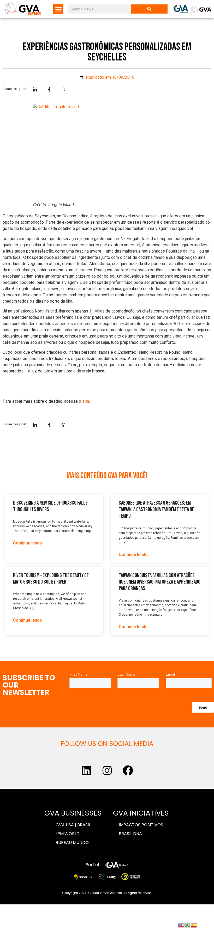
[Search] (149, 9)
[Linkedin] (86, 770)
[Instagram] (107, 770)
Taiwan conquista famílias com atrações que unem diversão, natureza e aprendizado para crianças (159, 582)
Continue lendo (27, 543)
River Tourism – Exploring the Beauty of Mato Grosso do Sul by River (51, 578)
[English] (181, 924)
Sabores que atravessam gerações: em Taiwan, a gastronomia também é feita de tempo (156, 509)
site (85, 401)
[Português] (187, 924)
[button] (58, 9)
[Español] (194, 924)
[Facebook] (128, 770)
